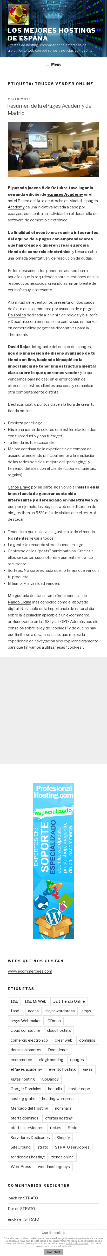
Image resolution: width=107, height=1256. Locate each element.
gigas (88, 1069)
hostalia (55, 1089)
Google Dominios (26, 1089)
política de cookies (77, 1243)
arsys (86, 1011)
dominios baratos (26, 1050)
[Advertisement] (53, 710)
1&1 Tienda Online (69, 1001)
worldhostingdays (54, 1166)
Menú (56, 64)
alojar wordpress (60, 1011)
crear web (63, 1040)
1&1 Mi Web (35, 1001)
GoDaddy (50, 1079)
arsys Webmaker (26, 1021)
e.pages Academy (65, 194)
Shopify (63, 1137)
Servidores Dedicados (30, 1137)
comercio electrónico (29, 1040)
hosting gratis (23, 1098)
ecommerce (21, 1059)
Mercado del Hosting (29, 1108)
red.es (55, 1127)
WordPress (21, 1166)
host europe (79, 1089)
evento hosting (62, 1069)
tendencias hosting (28, 1157)
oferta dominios (24, 1118)
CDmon (54, 1021)
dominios (87, 1040)
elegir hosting (51, 1059)
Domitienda (58, 1050)
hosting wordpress (59, 1098)
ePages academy (26, 1069)
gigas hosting (23, 1079)
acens (33, 1011)
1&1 (14, 1001)
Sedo (72, 1127)
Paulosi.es (17, 315)
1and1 (16, 1011)
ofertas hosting (58, 1118)
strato (42, 1147)
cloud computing (25, 1030)
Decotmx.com (23, 321)
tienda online (62, 1157)
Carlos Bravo (19, 487)
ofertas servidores (27, 1127)
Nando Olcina (19, 602)
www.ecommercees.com (30, 971)
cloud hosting (59, 1030)
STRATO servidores (72, 1147)
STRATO (30, 1198)
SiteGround (21, 1147)
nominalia (63, 1108)
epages (77, 1059)
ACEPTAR (53, 1251)
